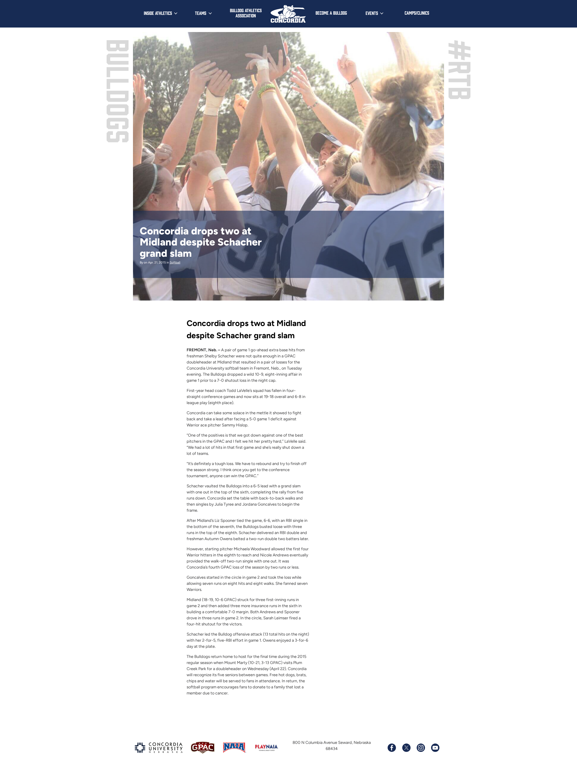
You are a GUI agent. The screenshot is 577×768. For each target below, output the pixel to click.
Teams (200, 13)
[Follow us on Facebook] (392, 747)
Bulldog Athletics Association (246, 12)
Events (372, 13)
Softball (175, 262)
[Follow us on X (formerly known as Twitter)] (406, 747)
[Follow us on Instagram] (420, 747)
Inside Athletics (158, 13)
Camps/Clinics (417, 13)
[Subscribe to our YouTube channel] (435, 747)
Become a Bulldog (331, 13)
